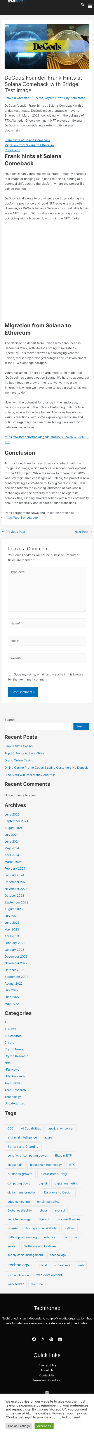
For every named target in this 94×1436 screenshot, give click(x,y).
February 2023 (15, 943)
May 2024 (12, 848)
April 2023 (12, 936)
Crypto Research (16, 1056)
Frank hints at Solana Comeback (27, 140)
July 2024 (12, 834)
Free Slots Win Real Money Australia (30, 775)
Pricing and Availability (41, 1228)
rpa (65, 1237)
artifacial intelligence (22, 1137)
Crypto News (54, 98)
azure (48, 1137)
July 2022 (11, 990)
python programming (22, 1237)
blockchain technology (46, 1164)
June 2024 (12, 841)
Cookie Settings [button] (19, 1426)
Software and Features (40, 1246)
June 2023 (12, 922)
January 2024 (14, 875)
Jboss (44, 1210)
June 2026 (12, 814)
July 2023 (12, 916)
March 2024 (13, 861)
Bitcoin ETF (63, 1155)
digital (43, 1183)
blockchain (15, 1164)
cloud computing (54, 1174)
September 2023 (16, 902)
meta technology (18, 1219)
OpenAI (12, 1228)
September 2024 (16, 821)
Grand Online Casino (19, 760)
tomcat (42, 1265)
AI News (10, 1029)
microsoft (44, 1219)
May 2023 (12, 929)
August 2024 (14, 828)
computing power (19, 1183)
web (81, 1265)
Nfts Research (15, 1076)
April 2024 (12, 855)
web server (16, 1284)
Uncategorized (15, 1103)
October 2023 (14, 895)
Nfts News (12, 1069)
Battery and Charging (23, 1146)
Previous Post (13, 531)
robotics (49, 1237)
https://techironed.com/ (21, 517)
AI (6, 1022)
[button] (90, 6)
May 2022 (12, 1003)
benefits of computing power (27, 1155)
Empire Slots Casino (19, 746)
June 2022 (12, 997)
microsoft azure (69, 1219)
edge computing (18, 1201)
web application (18, 1275)
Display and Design (58, 1192)
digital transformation (22, 1192)
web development (49, 1275)
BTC (72, 1164)
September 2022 (16, 976)
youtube (37, 1284)
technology (18, 1265)
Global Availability (19, 1210)
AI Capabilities (31, 1128)
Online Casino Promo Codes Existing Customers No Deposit (46, 767)
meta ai (60, 1210)
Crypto (38, 98)
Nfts (7, 1063)
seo (76, 1237)
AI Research (13, 1036)
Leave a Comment (18, 98)
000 (10, 1128)
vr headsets (62, 1265)
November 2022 (16, 963)
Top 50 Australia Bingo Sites (24, 753)
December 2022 (16, 956)
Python (69, 1228)
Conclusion (12, 150)
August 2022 (14, 983)
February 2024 (15, 868)
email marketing (48, 1201)
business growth (20, 1174)
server (12, 1246)
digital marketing (66, 1183)
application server (60, 1128)
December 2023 (16, 882)
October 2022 (14, 970)
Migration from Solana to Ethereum (29, 145)
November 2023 (16, 888)
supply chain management (25, 1255)
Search (10, 719)
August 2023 (14, 909)
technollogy (58, 1255)
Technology (13, 1096)
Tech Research (15, 1090)
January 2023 (14, 949)
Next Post (83, 531)
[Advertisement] (47, 273)
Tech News (12, 1083)
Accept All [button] (44, 1426)
